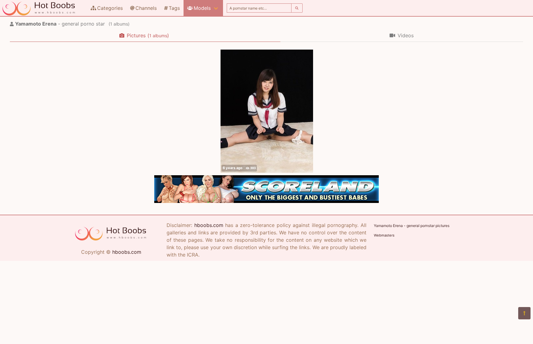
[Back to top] (524, 313)
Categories (110, 8)
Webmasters (384, 235)
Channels (146, 8)
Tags (174, 8)
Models (202, 8)
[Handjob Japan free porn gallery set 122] (267, 111)
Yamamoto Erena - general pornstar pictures (411, 225)
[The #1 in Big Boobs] (266, 201)
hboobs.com (126, 252)
